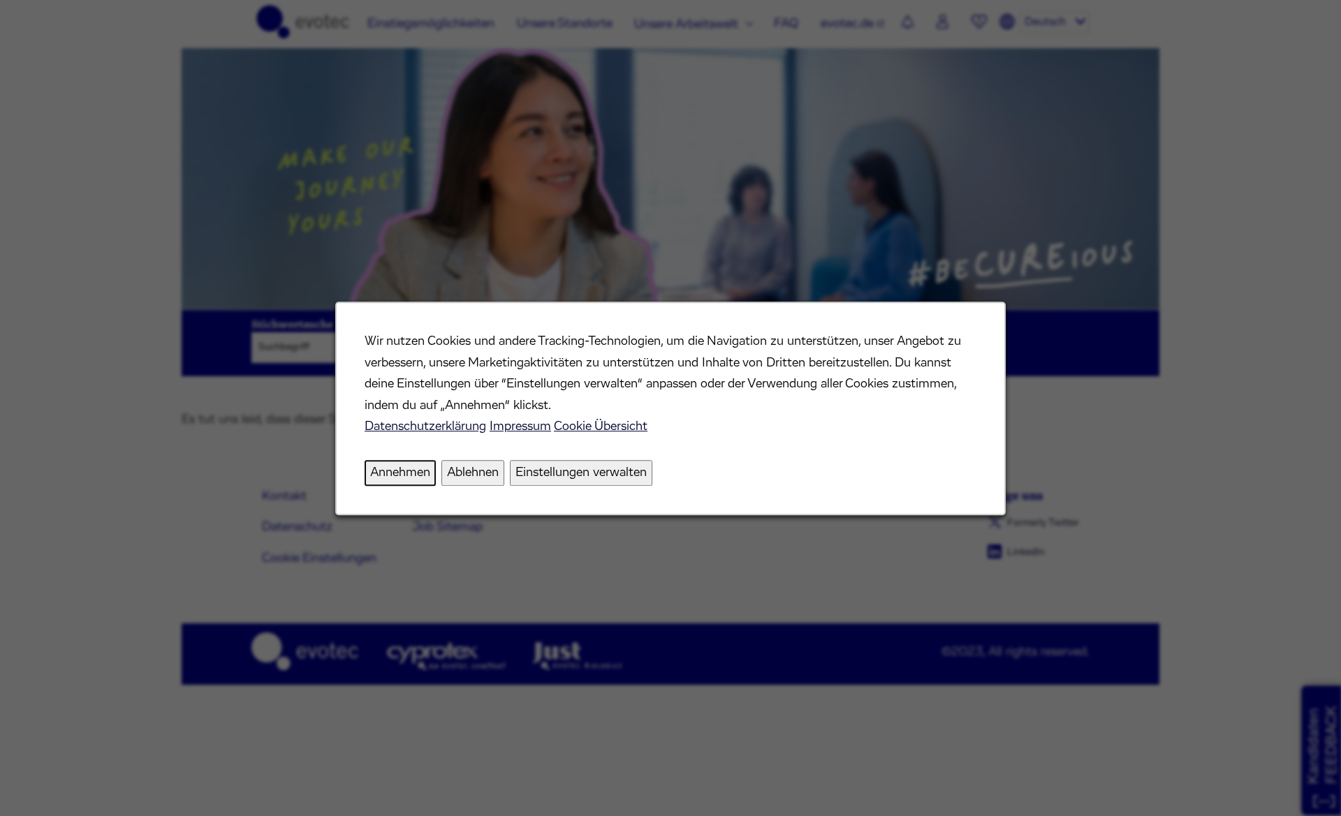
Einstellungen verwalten (581, 472)
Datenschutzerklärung (425, 426)
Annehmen (400, 472)
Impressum (520, 426)
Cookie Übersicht (600, 426)
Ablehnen (473, 472)
